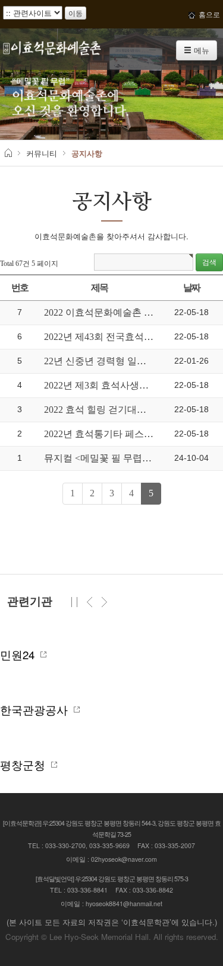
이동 (75, 13)
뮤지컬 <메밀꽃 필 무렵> (97, 458)
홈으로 (207, 14)
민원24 (20, 654)
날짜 (191, 288)
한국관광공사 (37, 709)
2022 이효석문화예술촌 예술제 (108, 312)
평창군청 (25, 764)
